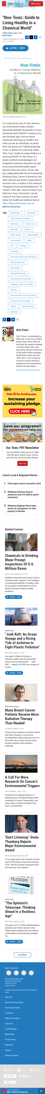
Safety (13, 306)
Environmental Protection (21, 279)
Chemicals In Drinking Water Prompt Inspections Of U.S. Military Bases (21, 562)
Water (29, 240)
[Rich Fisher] (8, 333)
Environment (16, 240)
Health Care (30, 224)
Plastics (14, 290)
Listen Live (9, 1024)
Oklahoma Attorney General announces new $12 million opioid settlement (23, 495)
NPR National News (12, 707)
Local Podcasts (11, 1029)
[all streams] (41, 1091)
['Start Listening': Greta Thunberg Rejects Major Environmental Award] (21, 824)
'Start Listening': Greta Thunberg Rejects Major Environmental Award (21, 843)
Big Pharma (15, 268)
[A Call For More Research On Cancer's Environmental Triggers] (21, 764)
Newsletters (9, 1034)
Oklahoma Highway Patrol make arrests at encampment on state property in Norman (22, 508)
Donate (37, 4)
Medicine (14, 229)
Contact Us (9, 1013)
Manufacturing (28, 306)
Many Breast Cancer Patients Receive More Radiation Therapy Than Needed (22, 716)
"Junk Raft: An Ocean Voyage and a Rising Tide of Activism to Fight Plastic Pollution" (22, 640)
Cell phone (31, 213)
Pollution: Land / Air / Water (22, 284)
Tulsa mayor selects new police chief (24, 483)
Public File (9, 1045)
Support (8, 1050)
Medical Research (18, 262)
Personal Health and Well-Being (23, 257)
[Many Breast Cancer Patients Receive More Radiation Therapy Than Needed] (21, 692)
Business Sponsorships (14, 1002)
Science (27, 229)
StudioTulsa (15, 213)
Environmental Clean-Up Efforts (23, 295)
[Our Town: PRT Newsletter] (22, 432)
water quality (16, 235)
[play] (3, 1091)
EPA (12, 246)
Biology (23, 246)
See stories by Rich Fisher (28, 370)
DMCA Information (12, 1018)
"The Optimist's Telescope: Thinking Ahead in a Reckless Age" (20, 909)
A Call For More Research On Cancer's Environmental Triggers (22, 781)
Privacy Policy (10, 1040)
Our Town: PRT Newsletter (22, 448)
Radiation (14, 312)
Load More (22, 955)
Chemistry (15, 251)
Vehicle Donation (11, 1055)
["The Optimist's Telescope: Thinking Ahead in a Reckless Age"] (21, 885)
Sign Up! (22, 463)
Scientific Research (18, 273)
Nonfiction (15, 224)
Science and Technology (20, 301)
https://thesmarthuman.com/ (17, 203)
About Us (8, 997)
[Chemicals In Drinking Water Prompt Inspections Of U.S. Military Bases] (21, 542)
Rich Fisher (7, 35)
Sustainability (33, 235)
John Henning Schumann (21, 218)
